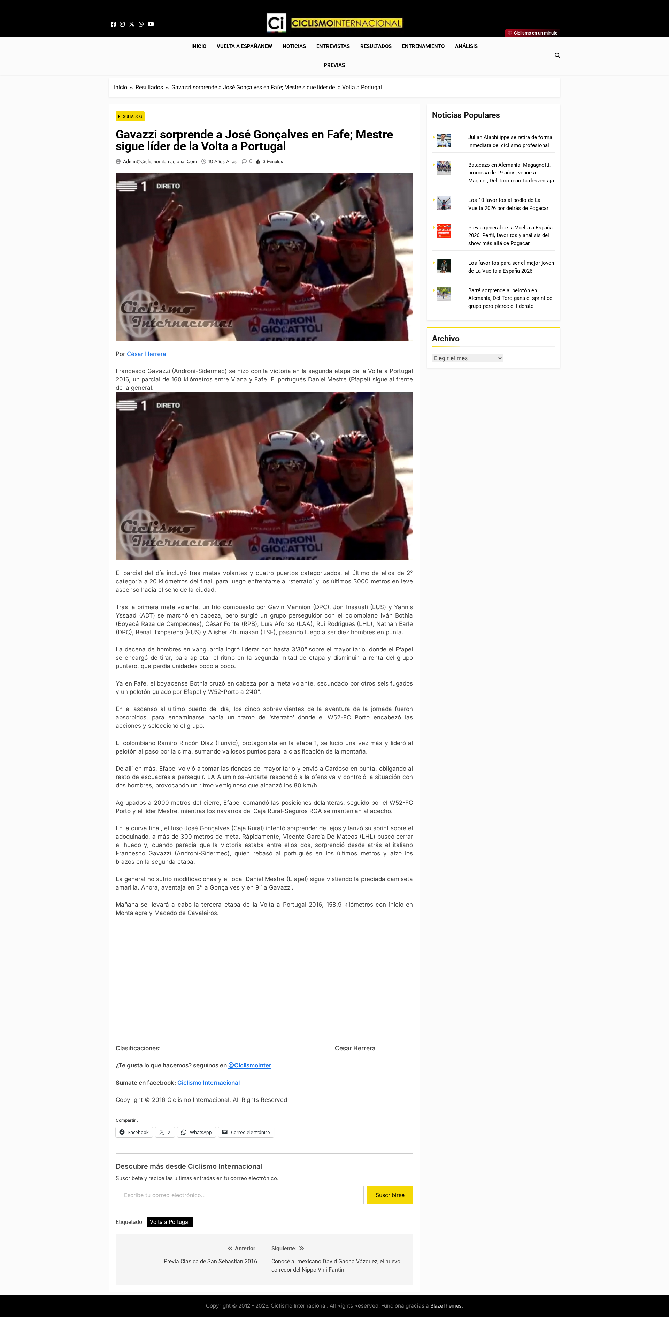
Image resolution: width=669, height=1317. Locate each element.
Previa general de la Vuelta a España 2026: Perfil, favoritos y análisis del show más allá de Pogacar (510, 236)
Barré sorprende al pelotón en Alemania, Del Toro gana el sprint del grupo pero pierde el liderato (511, 298)
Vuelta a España (244, 46)
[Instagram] (122, 24)
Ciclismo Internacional (208, 1082)
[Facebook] (113, 24)
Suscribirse (390, 1194)
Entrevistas (333, 46)
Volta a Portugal (170, 1222)
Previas (334, 65)
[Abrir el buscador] (557, 55)
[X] (132, 24)
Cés (132, 353)
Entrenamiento (423, 46)
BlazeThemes (446, 1306)
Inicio (198, 46)
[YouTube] (151, 24)
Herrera (154, 353)
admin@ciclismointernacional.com (160, 161)
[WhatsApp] (141, 24)
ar (140, 353)
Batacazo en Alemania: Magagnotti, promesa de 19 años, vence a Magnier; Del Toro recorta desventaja (511, 173)
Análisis (466, 46)
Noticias (294, 46)
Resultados (376, 46)
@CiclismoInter (249, 1065)
